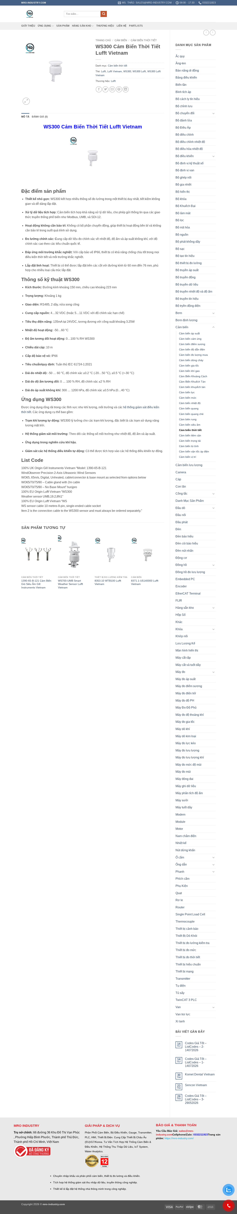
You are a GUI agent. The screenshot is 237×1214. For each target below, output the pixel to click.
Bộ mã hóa (183, 227)
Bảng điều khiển (186, 77)
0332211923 (200, 1134)
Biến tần (181, 84)
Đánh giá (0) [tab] (40, 116)
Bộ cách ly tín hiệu (188, 99)
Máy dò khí (183, 729)
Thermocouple (185, 921)
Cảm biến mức (187, 397)
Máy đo (180, 671)
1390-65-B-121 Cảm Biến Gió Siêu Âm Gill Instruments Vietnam (36, 584)
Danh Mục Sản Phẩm (190, 500)
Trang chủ (103, 40)
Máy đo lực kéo (186, 743)
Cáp (178, 479)
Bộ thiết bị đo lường (189, 263)
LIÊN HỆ (122, 25)
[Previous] (21, 565)
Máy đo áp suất (186, 679)
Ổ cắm (180, 857)
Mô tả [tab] (25, 116)
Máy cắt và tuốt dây (188, 664)
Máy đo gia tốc (185, 721)
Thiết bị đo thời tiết (188, 957)
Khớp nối (182, 636)
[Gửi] (104, 14)
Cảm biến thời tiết (190, 430)
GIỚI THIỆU (28, 25)
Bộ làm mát (183, 213)
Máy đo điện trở (186, 693)
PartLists (136, 25)
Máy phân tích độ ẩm (189, 793)
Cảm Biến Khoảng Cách (193, 376)
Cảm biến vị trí (187, 456)
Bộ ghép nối (183, 177)
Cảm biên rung (187, 419)
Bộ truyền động (186, 277)
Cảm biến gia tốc (189, 365)
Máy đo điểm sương (189, 686)
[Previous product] (213, 32)
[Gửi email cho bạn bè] (112, 89)
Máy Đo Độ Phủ (186, 707)
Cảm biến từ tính (189, 446)
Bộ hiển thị (183, 191)
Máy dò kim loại (186, 736)
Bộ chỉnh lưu (184, 106)
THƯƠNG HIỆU (105, 25)
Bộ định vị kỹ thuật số (189, 163)
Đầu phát (182, 522)
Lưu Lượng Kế (185, 643)
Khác (179, 622)
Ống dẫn (181, 864)
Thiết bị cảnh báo (187, 928)
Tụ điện (181, 985)
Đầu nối (181, 515)
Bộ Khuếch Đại (186, 206)
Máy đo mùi (183, 771)
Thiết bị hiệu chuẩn (188, 964)
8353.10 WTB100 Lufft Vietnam (108, 582)
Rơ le (179, 900)
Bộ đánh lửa (184, 120)
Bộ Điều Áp (183, 127)
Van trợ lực (183, 1014)
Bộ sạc (180, 248)
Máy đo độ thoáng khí (190, 714)
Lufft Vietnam (114, 71)
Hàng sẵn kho (81, 25)
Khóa (179, 629)
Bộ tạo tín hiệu (185, 255)
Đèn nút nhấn (184, 550)
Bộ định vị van (185, 170)
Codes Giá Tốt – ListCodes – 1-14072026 (195, 1062)
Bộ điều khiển (185, 156)
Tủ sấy (180, 992)
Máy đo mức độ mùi (188, 764)
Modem (180, 814)
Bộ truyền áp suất (187, 270)
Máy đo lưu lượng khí (190, 757)
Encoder (181, 586)
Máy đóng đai (184, 778)
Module (180, 821)
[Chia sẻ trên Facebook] (99, 89)
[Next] (164, 565)
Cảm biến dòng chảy (191, 360)
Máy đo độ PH (185, 700)
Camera (181, 472)
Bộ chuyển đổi (185, 113)
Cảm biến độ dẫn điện (192, 349)
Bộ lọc (180, 220)
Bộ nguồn (182, 234)
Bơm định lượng (186, 320)
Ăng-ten (181, 63)
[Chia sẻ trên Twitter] (105, 89)
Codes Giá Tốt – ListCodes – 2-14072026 (195, 1047)
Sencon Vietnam (196, 1085)
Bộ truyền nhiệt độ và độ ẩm (194, 291)
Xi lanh (180, 1021)
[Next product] (206, 32)
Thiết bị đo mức (186, 950)
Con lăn (181, 486)
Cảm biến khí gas (189, 370)
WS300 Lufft (139, 71)
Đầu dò (180, 508)
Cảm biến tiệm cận (190, 435)
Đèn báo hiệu (184, 536)
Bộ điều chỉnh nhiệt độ (190, 141)
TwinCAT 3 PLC (186, 999)
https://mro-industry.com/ (179, 1138)
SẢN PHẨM (62, 25)
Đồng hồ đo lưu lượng (190, 572)
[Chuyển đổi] (213, 113)
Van (178, 1007)
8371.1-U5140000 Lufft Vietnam (144, 582)
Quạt (179, 893)
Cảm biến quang (188, 408)
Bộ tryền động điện (188, 305)
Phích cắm (182, 878)
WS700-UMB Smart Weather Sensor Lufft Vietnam (70, 584)
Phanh (180, 871)
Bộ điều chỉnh (185, 134)
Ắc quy (180, 56)
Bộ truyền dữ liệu (187, 284)
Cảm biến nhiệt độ (190, 403)
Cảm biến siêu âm (189, 424)
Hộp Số (181, 614)
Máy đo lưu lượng (187, 750)
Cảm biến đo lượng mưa (193, 354)
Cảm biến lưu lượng (189, 465)
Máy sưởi (182, 800)
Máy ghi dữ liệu (186, 786)
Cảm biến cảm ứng (190, 338)
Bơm (179, 313)
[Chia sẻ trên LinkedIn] (126, 89)
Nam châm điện (186, 836)
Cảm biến (182, 327)
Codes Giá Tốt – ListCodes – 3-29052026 (195, 1099)
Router (180, 907)
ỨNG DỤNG (44, 25)
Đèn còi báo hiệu (187, 543)
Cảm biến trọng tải (190, 440)
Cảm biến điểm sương (192, 344)
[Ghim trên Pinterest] (119, 89)
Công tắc (181, 493)
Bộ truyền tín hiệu (187, 298)
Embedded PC (185, 579)
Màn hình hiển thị (187, 650)
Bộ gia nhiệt (183, 184)
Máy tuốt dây (184, 807)
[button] (26, 101)
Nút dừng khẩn (185, 850)
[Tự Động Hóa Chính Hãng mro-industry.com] (39, 14)
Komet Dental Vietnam (200, 1074)
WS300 (127, 71)
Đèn (178, 529)
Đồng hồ (181, 564)
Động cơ (181, 557)
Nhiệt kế (181, 843)
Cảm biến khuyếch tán (192, 387)
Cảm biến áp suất (189, 333)
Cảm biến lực (187, 392)
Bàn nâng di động (187, 70)
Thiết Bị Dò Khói (186, 935)
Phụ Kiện (182, 885)
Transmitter (183, 978)
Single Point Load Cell (190, 914)
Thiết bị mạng (184, 971)
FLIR (179, 600)
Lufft (103, 71)
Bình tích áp (183, 92)
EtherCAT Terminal (188, 593)
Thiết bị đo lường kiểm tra (192, 943)
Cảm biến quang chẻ (191, 413)
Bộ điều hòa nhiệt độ (189, 148)
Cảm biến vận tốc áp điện (194, 451)
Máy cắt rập (183, 657)
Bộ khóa (181, 199)
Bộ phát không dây (188, 241)
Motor (179, 828)
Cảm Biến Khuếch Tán (192, 381)
